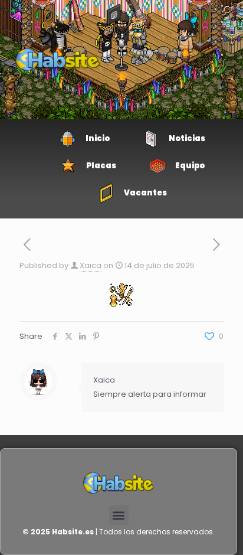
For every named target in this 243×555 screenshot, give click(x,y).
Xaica (90, 265)
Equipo (190, 165)
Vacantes (145, 192)
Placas (101, 165)
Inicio (98, 138)
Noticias (187, 138)
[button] (119, 515)
